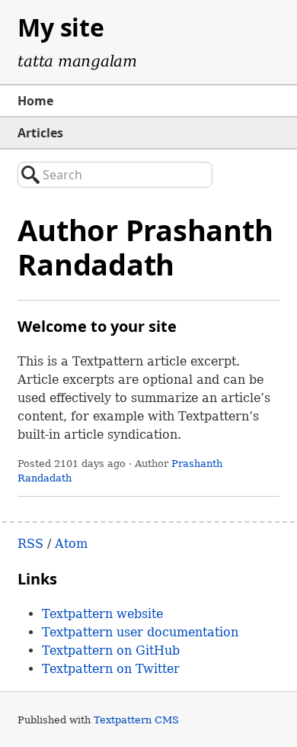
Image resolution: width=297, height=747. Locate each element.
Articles (40, 132)
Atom (71, 543)
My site (61, 27)
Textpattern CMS (136, 720)
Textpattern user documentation (140, 632)
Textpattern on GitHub (111, 650)
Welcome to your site (97, 326)
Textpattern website (102, 614)
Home (35, 100)
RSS (30, 543)
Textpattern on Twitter (111, 669)
